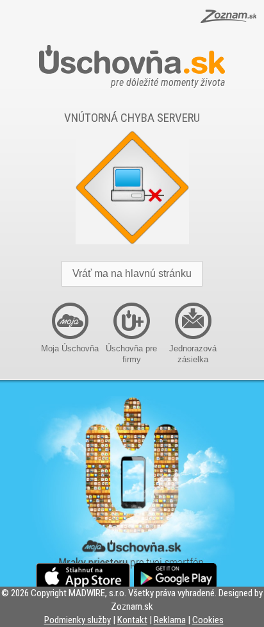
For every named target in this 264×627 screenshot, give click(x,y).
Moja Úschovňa (70, 348)
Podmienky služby (77, 620)
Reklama (170, 620)
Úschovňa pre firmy (131, 354)
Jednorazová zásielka (193, 354)
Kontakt (132, 620)
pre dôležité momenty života (168, 78)
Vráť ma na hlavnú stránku (132, 273)
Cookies (208, 620)
